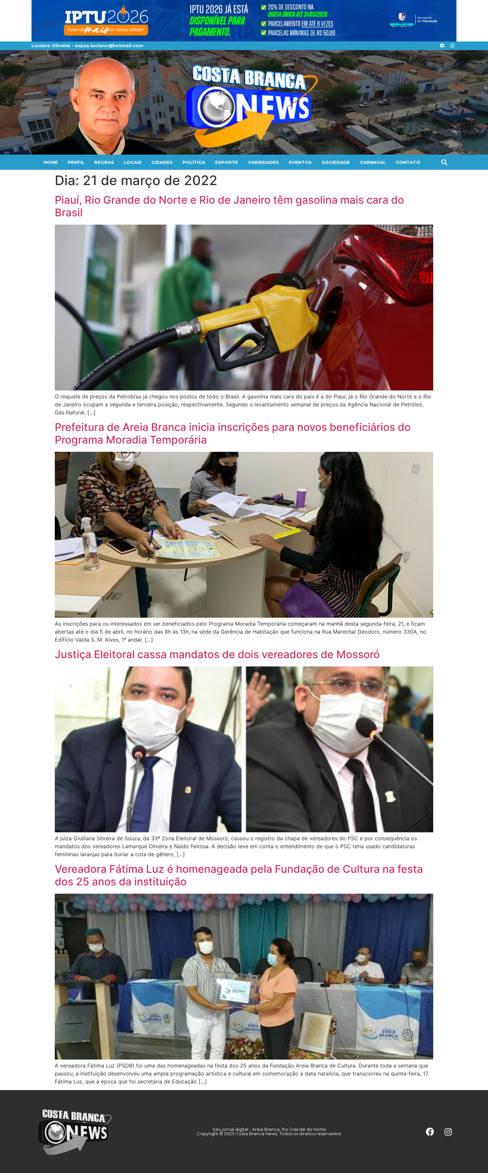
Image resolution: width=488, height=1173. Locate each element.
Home (50, 162)
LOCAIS (132, 162)
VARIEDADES (263, 162)
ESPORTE (226, 162)
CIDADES (162, 162)
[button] (444, 162)
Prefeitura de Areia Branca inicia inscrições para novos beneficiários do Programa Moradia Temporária (233, 433)
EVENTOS (300, 162)
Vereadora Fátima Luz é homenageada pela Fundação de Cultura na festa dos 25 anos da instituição (239, 875)
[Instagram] (452, 45)
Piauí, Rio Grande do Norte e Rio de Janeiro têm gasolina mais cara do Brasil (229, 206)
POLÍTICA (194, 162)
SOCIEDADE (336, 162)
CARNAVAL (373, 162)
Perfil (76, 162)
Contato (408, 162)
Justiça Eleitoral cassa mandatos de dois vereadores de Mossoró (217, 654)
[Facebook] (442, 45)
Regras (104, 162)
